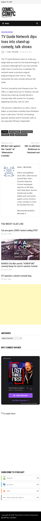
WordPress (5, 517)
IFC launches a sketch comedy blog (16, 276)
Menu (7, 23)
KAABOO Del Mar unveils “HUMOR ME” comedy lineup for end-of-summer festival (19, 265)
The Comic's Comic (22, 515)
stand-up (5, 135)
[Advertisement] (20, 304)
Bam (14, 517)
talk (12, 135)
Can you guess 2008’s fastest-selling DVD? (19, 230)
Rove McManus (27, 132)
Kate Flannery (14, 132)
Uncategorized (7, 32)
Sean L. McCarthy (12, 52)
